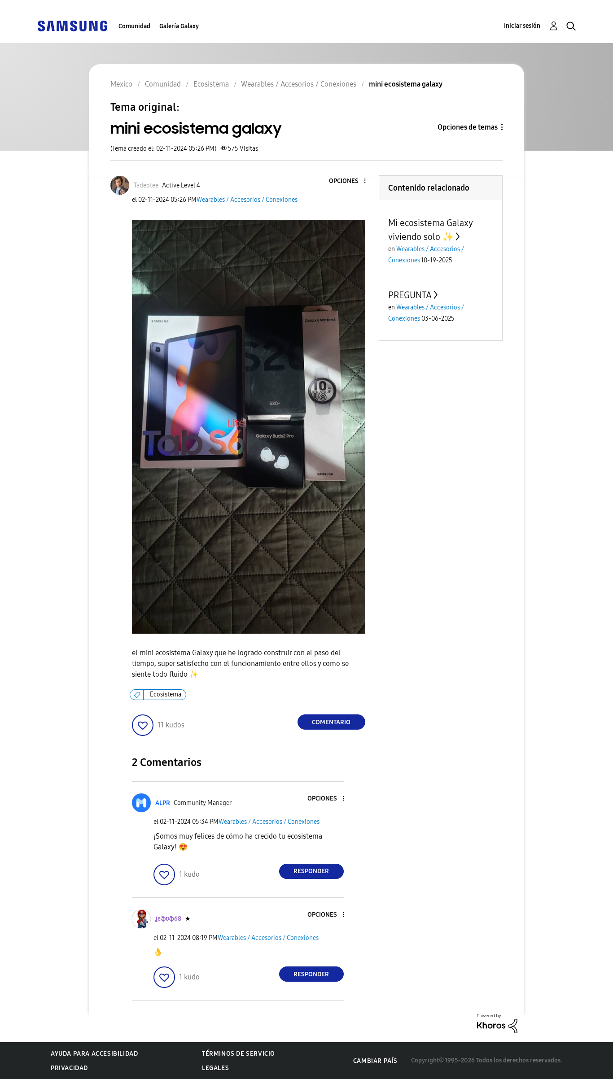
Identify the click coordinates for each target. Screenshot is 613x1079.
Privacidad (69, 1068)
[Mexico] (72, 25)
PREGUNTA (410, 295)
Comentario (331, 722)
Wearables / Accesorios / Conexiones (247, 200)
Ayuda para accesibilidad (94, 1053)
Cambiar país (375, 1061)
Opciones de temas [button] (468, 127)
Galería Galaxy (179, 26)
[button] (349, 181)
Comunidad (134, 26)
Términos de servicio (238, 1053)
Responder (311, 871)
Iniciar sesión (522, 26)
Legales (215, 1068)
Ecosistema (165, 694)
